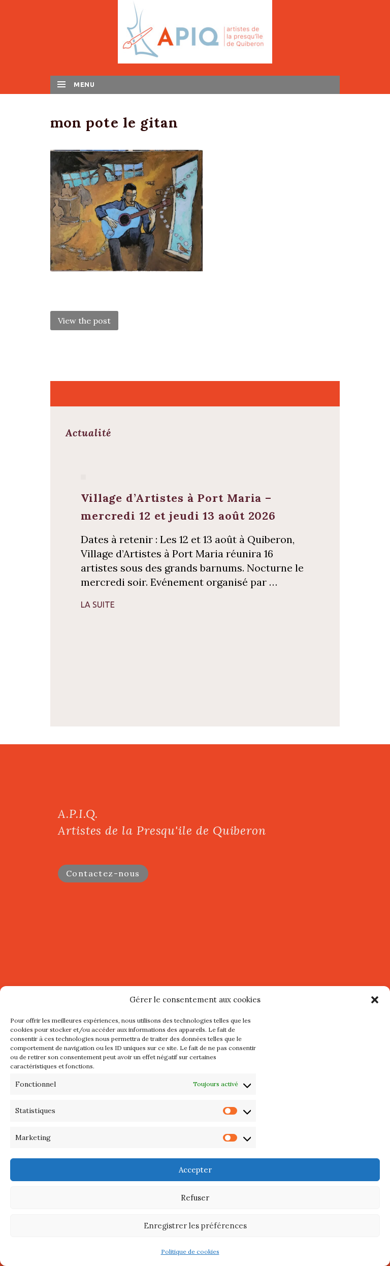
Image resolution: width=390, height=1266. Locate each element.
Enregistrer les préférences (195, 1225)
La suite (98, 604)
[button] (375, 1000)
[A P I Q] (195, 30)
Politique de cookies (190, 1251)
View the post (84, 320)
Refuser (195, 1197)
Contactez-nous (103, 873)
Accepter (195, 1170)
